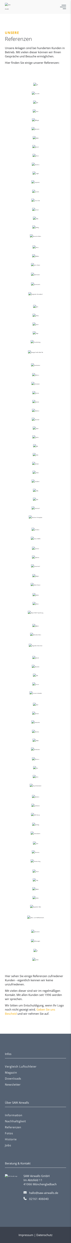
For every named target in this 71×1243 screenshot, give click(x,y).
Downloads (13, 1078)
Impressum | (27, 1235)
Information (13, 1115)
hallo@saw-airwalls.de (43, 1193)
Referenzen (13, 1127)
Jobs (8, 1145)
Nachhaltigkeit (15, 1121)
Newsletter (13, 1084)
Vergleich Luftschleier (21, 1066)
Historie (10, 1139)
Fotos (9, 1133)
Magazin (11, 1072)
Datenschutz (44, 1235)
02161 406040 (39, 1199)
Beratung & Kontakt (17, 1163)
